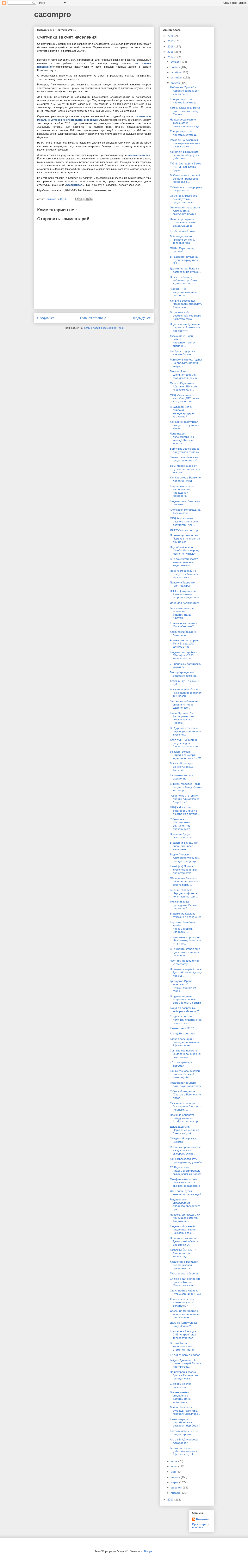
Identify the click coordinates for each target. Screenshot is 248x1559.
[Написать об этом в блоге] (80, 199)
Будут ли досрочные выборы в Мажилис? (184, 1009)
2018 (170, 35)
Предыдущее (141, 318)
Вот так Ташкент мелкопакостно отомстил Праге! (182, 1346)
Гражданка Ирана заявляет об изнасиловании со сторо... (183, 985)
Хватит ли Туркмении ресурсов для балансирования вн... (185, 743)
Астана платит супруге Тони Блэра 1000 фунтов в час (184, 643)
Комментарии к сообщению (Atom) (104, 327)
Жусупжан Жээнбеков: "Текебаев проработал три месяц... (186, 693)
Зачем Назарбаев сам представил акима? (184, 459)
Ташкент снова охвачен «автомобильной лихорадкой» (185, 1074)
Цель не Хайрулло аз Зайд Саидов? (183, 1324)
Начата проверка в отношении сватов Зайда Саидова (183, 222)
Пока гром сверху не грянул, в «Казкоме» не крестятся (184, 574)
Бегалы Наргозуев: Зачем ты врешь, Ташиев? (182, 767)
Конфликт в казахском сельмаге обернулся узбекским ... (184, 155)
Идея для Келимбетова (185, 602)
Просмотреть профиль (200, 1526)
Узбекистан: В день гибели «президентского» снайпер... (183, 340)
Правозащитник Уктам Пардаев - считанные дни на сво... (185, 538)
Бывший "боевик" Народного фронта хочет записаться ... (184, 893)
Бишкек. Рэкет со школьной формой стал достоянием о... (184, 374)
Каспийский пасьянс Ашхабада (183, 633)
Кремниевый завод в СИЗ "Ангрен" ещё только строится (183, 1334)
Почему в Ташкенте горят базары (182, 584)
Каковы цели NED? (182, 1028)
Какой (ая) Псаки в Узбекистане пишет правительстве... (183, 869)
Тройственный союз (182, 231)
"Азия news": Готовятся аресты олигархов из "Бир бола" (184, 799)
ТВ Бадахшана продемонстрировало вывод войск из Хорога (186, 1170)
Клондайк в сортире (182, 1033)
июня (174, 1466)
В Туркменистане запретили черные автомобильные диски (185, 999)
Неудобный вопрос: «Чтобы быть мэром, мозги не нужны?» (184, 550)
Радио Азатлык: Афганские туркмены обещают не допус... (185, 858)
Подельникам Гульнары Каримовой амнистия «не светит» (185, 327)
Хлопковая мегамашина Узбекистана (185, 511)
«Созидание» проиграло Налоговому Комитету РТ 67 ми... (185, 940)
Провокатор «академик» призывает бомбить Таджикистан (185, 1218)
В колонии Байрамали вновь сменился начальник (184, 846)
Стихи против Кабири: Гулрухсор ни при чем (185, 1292)
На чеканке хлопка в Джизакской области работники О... (184, 1241)
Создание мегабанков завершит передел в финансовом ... (184, 1314)
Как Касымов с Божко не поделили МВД (185, 479)
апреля (176, 1477)
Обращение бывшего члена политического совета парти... (185, 881)
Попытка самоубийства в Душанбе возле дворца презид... (186, 972)
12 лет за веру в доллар (185, 1354)
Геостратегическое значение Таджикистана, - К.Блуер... (182, 613)
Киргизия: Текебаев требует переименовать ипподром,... (182, 927)
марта (175, 1482)
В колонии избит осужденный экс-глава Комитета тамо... (185, 315)
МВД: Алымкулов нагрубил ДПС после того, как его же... (184, 398)
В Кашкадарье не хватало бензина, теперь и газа (182, 239)
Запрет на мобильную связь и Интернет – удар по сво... (184, 704)
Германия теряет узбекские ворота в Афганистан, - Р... (183, 1451)
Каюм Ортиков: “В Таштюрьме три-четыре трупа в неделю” (182, 718)
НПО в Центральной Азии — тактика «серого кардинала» (184, 594)
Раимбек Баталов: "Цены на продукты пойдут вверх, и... (186, 363)
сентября (177, 77)
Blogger (148, 1551)
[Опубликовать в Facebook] (88, 199)
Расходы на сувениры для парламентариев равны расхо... (185, 143)
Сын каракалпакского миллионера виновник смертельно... (185, 1054)
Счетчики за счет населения (180, 1385)
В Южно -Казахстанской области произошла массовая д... (185, 178)
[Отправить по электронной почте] (76, 199)
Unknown (202, 1519)
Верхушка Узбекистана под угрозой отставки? (185, 450)
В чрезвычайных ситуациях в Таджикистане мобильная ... (180, 1397)
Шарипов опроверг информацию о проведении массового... (182, 490)
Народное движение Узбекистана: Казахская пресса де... (186, 123)
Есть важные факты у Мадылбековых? (183, 625)
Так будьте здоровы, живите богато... (182, 352)
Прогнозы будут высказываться (181, 836)
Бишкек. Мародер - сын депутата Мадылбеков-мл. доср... (186, 787)
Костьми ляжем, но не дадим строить (184, 1432)
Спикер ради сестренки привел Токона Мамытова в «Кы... (185, 1282)
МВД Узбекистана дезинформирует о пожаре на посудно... (185, 811)
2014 (170, 57)
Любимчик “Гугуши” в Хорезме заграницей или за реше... (184, 91)
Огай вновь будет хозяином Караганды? (185, 1192)
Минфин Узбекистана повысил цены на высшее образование (185, 1182)
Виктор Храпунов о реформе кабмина (183, 674)
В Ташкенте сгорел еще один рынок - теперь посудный (185, 952)
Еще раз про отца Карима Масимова (183, 101)
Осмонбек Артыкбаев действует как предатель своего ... (184, 199)
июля (174, 1461)
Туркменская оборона (184, 1273)
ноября (176, 67)
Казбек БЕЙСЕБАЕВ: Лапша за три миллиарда (183, 1253)
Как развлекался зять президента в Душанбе (186, 1160)
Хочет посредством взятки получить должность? (182, 1302)
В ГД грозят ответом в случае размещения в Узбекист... (185, 731)
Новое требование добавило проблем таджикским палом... (184, 280)
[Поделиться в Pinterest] (91, 199)
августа (176, 82)
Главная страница (93, 318)
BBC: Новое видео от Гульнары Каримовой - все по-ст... (186, 469)
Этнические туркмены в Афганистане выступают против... (185, 211)
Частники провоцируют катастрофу (184, 962)
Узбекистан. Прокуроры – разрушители (186, 189)
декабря (176, 61)
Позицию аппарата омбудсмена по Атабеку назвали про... (186, 1118)
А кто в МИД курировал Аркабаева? (184, 1441)
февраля (177, 1487)
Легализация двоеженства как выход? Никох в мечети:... (182, 438)
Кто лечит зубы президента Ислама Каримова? (184, 905)
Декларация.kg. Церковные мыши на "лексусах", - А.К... (184, 1130)
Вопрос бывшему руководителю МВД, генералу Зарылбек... (185, 1410)
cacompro (52, 14)
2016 (170, 46)
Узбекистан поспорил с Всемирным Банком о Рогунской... (185, 1106)
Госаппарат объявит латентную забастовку (185, 1084)
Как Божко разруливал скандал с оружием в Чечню (184, 425)
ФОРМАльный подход (184, 530)
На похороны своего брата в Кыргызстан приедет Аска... (184, 1375)
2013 (170, 1499)
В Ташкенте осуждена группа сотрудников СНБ (184, 260)
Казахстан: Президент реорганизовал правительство (184, 1265)
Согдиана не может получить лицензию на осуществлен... (186, 1020)
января (176, 1492)
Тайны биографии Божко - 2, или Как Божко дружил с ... (186, 167)
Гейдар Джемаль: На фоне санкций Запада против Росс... (185, 1363)
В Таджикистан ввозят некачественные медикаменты (184, 562)
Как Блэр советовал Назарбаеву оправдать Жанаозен (186, 304)
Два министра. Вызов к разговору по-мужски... (186, 270)
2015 (170, 51)
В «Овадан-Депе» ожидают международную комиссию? (182, 411)
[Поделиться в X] (84, 199)
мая (174, 1471)
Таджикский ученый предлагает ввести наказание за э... (183, 1229)
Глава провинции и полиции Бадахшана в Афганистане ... (185, 1042)
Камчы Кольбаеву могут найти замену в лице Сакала (185, 111)
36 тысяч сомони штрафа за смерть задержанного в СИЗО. (186, 755)
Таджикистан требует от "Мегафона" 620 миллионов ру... (185, 655)
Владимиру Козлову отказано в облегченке (185, 915)
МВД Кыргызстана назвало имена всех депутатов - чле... (184, 521)
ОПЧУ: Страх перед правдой (182, 250)
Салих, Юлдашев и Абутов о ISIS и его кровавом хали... (183, 386)
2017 (170, 41)
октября (176, 72)
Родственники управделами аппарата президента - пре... (186, 1204)
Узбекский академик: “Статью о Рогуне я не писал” (185, 1094)
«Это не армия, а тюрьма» (181, 1064)
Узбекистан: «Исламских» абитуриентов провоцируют (180, 824)
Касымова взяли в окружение (181, 777)
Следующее (46, 318)
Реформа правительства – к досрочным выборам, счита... (185, 1150)
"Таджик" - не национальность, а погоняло (183, 292)
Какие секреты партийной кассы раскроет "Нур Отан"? (185, 1422)
